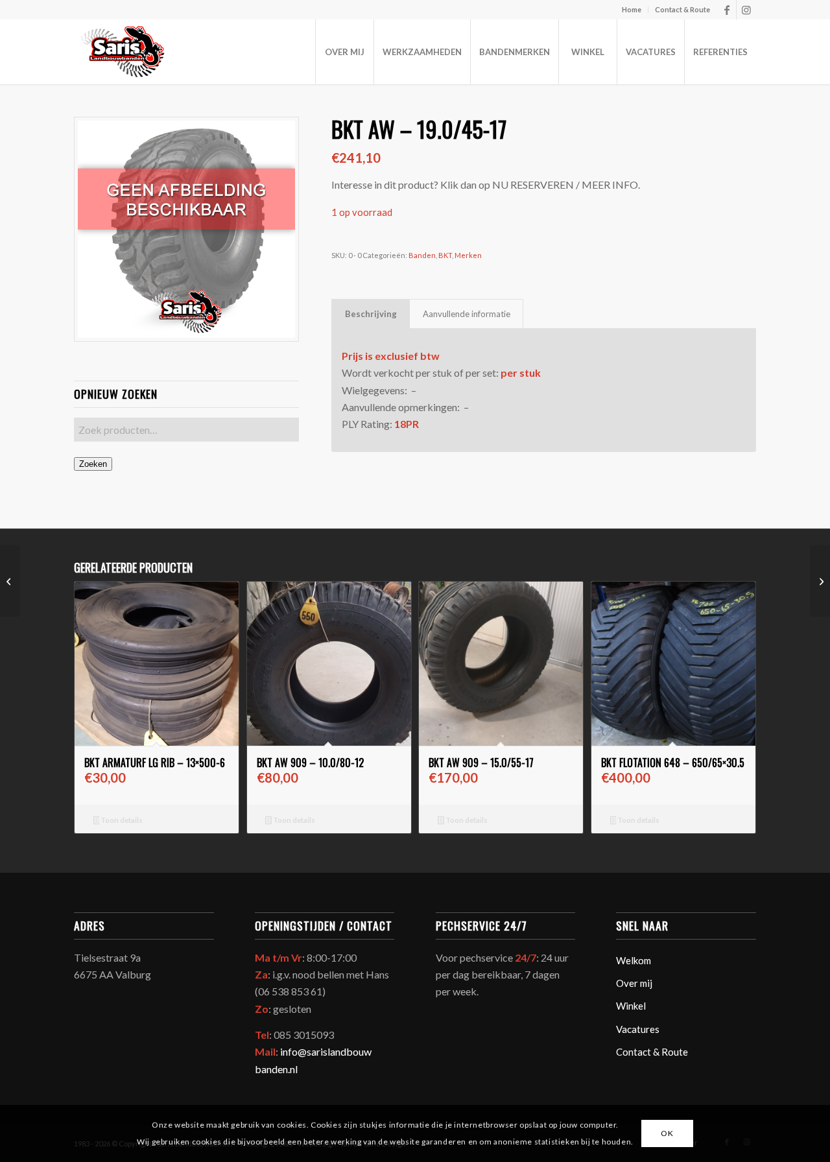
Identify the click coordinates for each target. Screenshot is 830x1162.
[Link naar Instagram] (746, 9)
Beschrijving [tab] (371, 314)
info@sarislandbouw (326, 1051)
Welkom (633, 960)
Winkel (631, 1006)
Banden (422, 255)
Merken (468, 255)
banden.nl (276, 1069)
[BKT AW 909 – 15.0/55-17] (820, 581)
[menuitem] (631, 9)
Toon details (121, 820)
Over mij (634, 983)
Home (631, 9)
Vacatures (637, 1029)
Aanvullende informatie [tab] (466, 314)
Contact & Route (682, 9)
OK (667, 1133)
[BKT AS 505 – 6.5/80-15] (10, 581)
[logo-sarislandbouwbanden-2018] (121, 51)
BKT (445, 255)
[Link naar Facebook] (726, 9)
